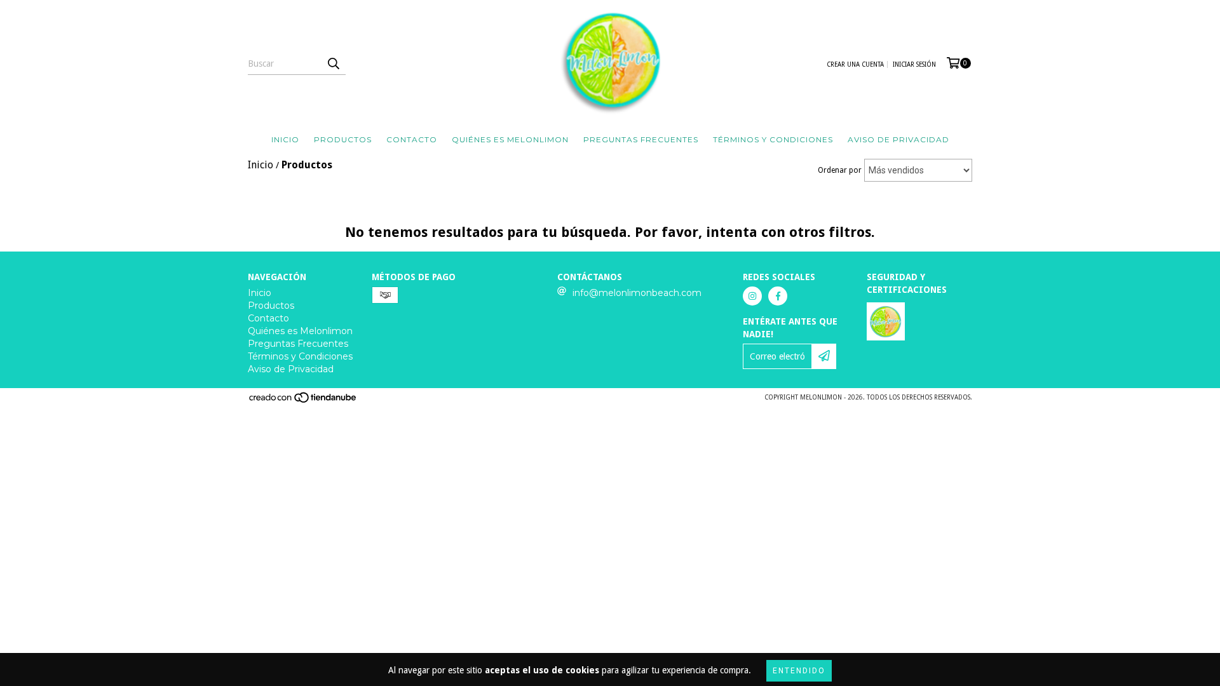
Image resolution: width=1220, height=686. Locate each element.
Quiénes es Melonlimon (510, 139)
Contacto (411, 139)
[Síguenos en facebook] (777, 296)
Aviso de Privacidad (898, 139)
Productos (343, 139)
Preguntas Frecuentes (640, 139)
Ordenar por (840, 170)
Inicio (285, 139)
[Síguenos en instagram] (752, 296)
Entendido (799, 670)
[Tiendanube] (303, 401)
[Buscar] (333, 63)
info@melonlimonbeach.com (637, 293)
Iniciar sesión (914, 64)
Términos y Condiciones (773, 139)
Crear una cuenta (855, 64)
